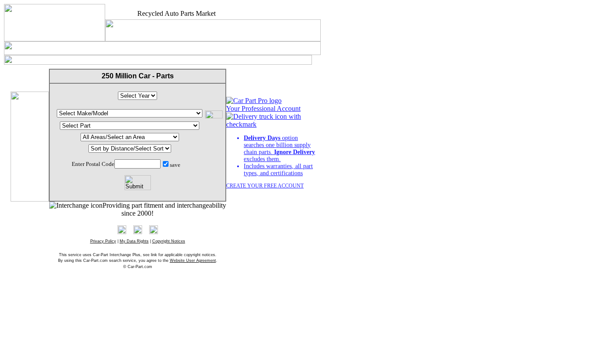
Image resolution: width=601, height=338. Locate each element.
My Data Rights (134, 241)
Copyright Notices (168, 241)
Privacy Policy (103, 241)
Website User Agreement (193, 260)
